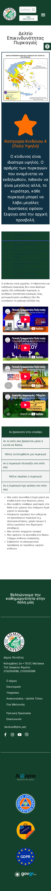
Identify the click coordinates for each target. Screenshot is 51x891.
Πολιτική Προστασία (18, 713)
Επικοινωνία (13, 719)
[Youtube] (21, 734)
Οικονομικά (13, 686)
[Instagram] (14, 734)
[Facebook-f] (7, 734)
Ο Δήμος (11, 680)
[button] (47, 46)
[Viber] (28, 734)
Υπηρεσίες (12, 692)
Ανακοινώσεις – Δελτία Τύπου (24, 698)
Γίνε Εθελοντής (15, 704)
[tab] (25, 236)
